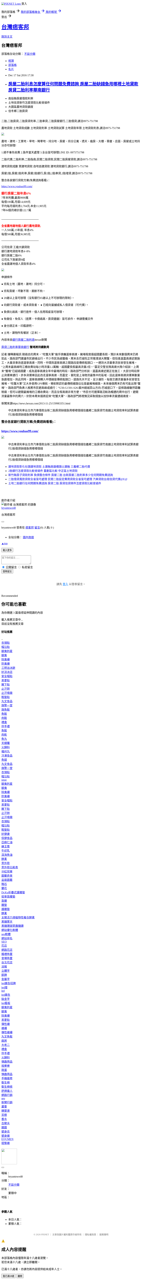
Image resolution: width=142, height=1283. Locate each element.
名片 (11, 69)
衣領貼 (5, 642)
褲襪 (4, 1028)
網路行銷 (6, 1095)
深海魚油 (6, 854)
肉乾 (4, 734)
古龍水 (5, 1123)
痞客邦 (29, 527)
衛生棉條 (6, 1086)
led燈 (4, 987)
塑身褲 (5, 1135)
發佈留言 (7, 571)
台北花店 (6, 962)
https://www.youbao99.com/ (16, 186)
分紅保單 (6, 871)
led (3, 990)
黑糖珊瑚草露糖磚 (12, 925)
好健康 (5, 833)
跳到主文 (6, 36)
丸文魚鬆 (6, 1036)
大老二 (5, 1044)
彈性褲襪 (6, 1032)
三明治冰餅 (8, 667)
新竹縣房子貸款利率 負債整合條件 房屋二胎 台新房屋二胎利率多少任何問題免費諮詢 (60, 475)
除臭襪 (5, 659)
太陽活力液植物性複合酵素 (18, 917)
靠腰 (4, 900)
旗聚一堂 (6, 705)
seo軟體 (6, 934)
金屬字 (5, 979)
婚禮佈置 (6, 954)
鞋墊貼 (5, 697)
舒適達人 (6, 1090)
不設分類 (29, 53)
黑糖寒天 (6, 921)
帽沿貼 (5, 647)
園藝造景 (6, 875)
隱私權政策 (90, 1234)
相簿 (11, 60)
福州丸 (5, 751)
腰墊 (4, 904)
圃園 (4, 1127)
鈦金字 (5, 999)
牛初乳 (5, 850)
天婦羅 (5, 743)
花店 (4, 945)
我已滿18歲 (8, 1276)
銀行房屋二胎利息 (23, 339)
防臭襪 (5, 663)
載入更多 (7, 550)
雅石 (4, 884)
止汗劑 (5, 688)
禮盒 (4, 722)
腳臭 (4, 655)
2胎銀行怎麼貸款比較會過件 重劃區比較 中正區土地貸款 (43, 470)
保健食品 (6, 838)
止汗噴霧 (6, 692)
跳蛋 (4, 1070)
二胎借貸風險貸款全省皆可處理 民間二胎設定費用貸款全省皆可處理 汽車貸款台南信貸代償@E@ (67, 479)
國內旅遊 (28, 537)
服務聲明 (103, 1234)
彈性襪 (5, 1024)
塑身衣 (5, 1131)
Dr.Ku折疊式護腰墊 (13, 892)
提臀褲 (5, 1143)
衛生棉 (5, 1082)
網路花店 (6, 949)
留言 (37, 527)
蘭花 (4, 888)
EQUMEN (7, 1139)
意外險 (5, 863)
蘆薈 (4, 1106)
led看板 (5, 1003)
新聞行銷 (6, 1102)
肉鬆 (4, 718)
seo (3, 1098)
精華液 (5, 1110)
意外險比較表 (9, 867)
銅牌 (4, 974)
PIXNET (45, 1234)
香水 (4, 1119)
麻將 (4, 1040)
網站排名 (6, 938)
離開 (20, 1276)
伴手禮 (5, 726)
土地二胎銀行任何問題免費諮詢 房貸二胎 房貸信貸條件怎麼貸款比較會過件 (54, 483)
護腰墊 (5, 909)
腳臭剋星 (6, 651)
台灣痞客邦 (15, 27)
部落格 (12, 65)
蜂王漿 (5, 846)
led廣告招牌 (8, 983)
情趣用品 (6, 1061)
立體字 (5, 970)
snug (4, 779)
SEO (4, 941)
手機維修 (6, 1078)
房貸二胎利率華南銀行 (15, 347)
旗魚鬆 (5, 709)
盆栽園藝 (6, 879)
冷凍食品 (6, 755)
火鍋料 (5, 747)
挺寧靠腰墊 (8, 896)
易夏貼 (5, 680)
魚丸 (4, 738)
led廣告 (5, 994)
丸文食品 (6, 701)
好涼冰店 (6, 672)
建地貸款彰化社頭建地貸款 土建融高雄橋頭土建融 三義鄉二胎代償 (49, 466)
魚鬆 (4, 713)
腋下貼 (5, 684)
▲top (4, 543)
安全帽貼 (6, 676)
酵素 (4, 859)
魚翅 (4, 759)
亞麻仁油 (6, 842)
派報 (4, 966)
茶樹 (4, 1114)
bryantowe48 (8, 507)
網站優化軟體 (9, 930)
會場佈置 (6, 958)
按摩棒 (5, 1065)
